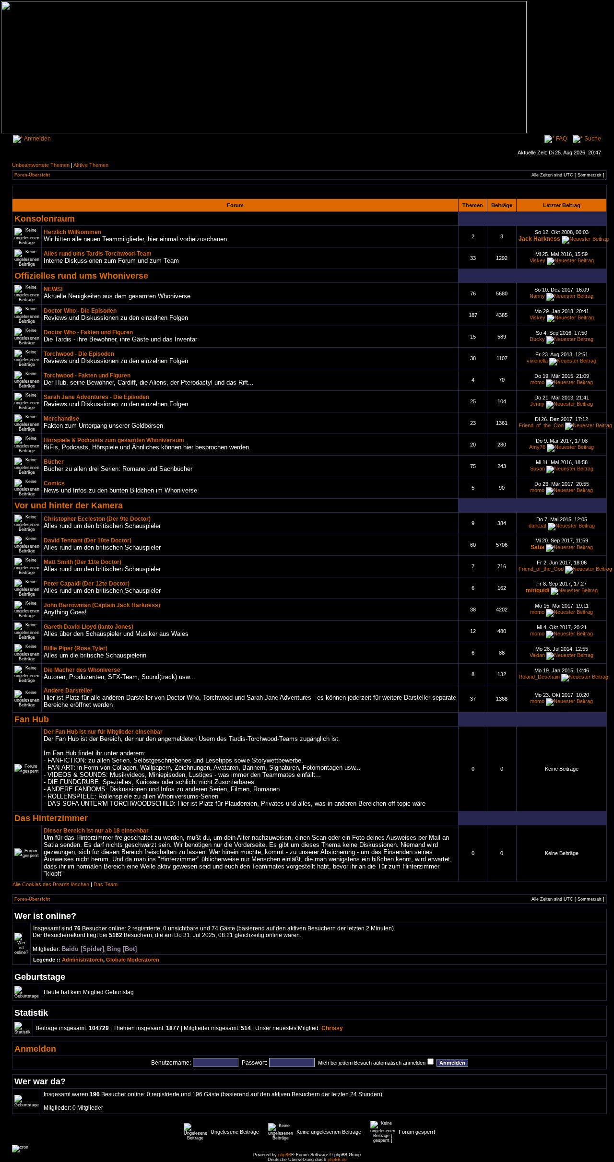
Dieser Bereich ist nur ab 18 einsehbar (96, 830)
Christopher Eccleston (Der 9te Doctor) (97, 519)
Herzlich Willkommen (72, 232)
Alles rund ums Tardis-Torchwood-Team (98, 253)
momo (537, 382)
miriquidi (537, 590)
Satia (537, 547)
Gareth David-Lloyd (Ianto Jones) (88, 626)
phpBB (284, 1154)
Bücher (54, 461)
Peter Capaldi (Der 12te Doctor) (87, 583)
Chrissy (332, 1028)
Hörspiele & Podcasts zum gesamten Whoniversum (114, 440)
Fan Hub (31, 719)
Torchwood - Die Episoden (79, 354)
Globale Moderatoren (132, 959)
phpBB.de (337, 1159)
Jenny (537, 404)
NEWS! (53, 289)
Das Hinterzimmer (51, 818)
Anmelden (37, 138)
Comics (54, 483)
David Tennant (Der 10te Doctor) (87, 540)
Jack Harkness (539, 238)
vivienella (537, 361)
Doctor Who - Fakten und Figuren (88, 332)
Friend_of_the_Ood (541, 425)
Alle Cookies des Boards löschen (50, 884)
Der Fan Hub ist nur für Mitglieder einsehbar (103, 731)
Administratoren (82, 959)
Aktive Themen (90, 165)
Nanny (537, 296)
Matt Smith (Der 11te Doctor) (82, 562)
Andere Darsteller (68, 690)
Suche (592, 138)
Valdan (537, 655)
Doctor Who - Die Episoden (80, 310)
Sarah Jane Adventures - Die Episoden (96, 397)
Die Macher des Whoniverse (82, 670)
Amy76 (537, 447)
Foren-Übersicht (32, 175)
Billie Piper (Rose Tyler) (75, 648)
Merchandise (61, 418)
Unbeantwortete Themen (41, 165)
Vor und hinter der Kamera (68, 505)
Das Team (106, 884)
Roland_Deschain (539, 677)
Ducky (537, 339)
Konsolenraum (44, 218)
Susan (537, 468)
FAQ (561, 138)
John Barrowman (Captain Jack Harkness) (102, 605)
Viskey (537, 260)
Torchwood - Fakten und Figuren (87, 375)
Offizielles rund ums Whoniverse (81, 275)
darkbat (537, 525)
